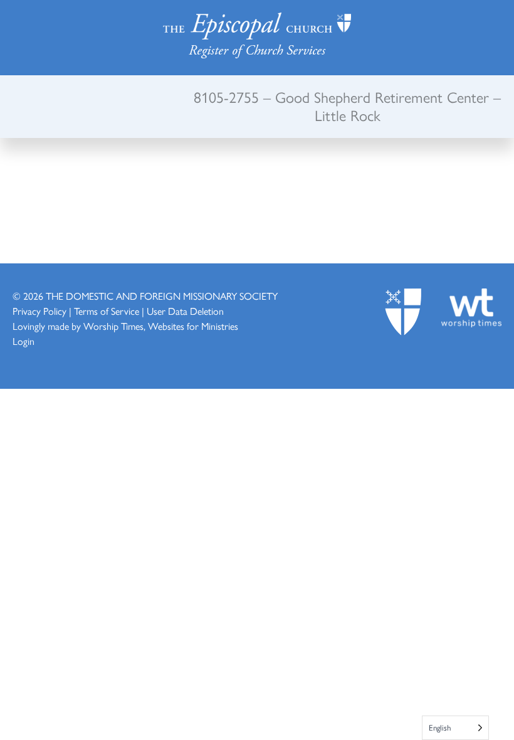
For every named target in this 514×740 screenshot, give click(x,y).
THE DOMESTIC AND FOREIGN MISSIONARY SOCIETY (162, 295)
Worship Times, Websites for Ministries (160, 326)
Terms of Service (106, 311)
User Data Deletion (185, 311)
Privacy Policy (39, 311)
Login (23, 341)
